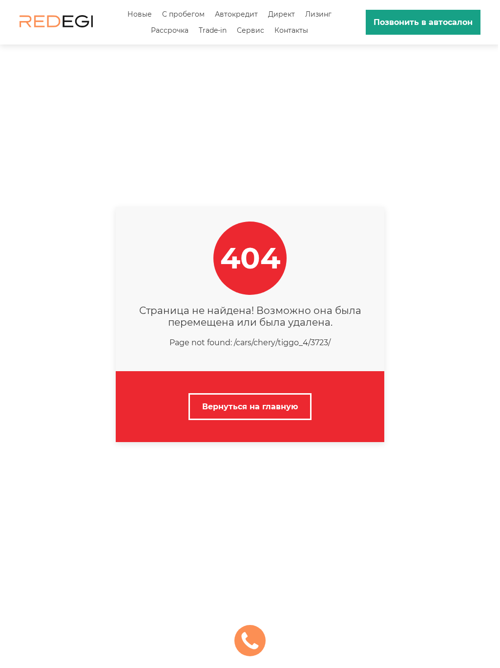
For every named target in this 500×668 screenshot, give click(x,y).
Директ (281, 14)
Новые (139, 14)
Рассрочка (169, 30)
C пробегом (183, 14)
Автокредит (236, 14)
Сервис (250, 30)
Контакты (291, 30)
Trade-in (213, 30)
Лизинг (318, 14)
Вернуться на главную (250, 406)
